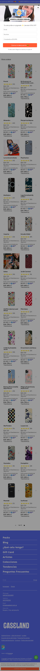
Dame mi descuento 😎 (20, 45)
